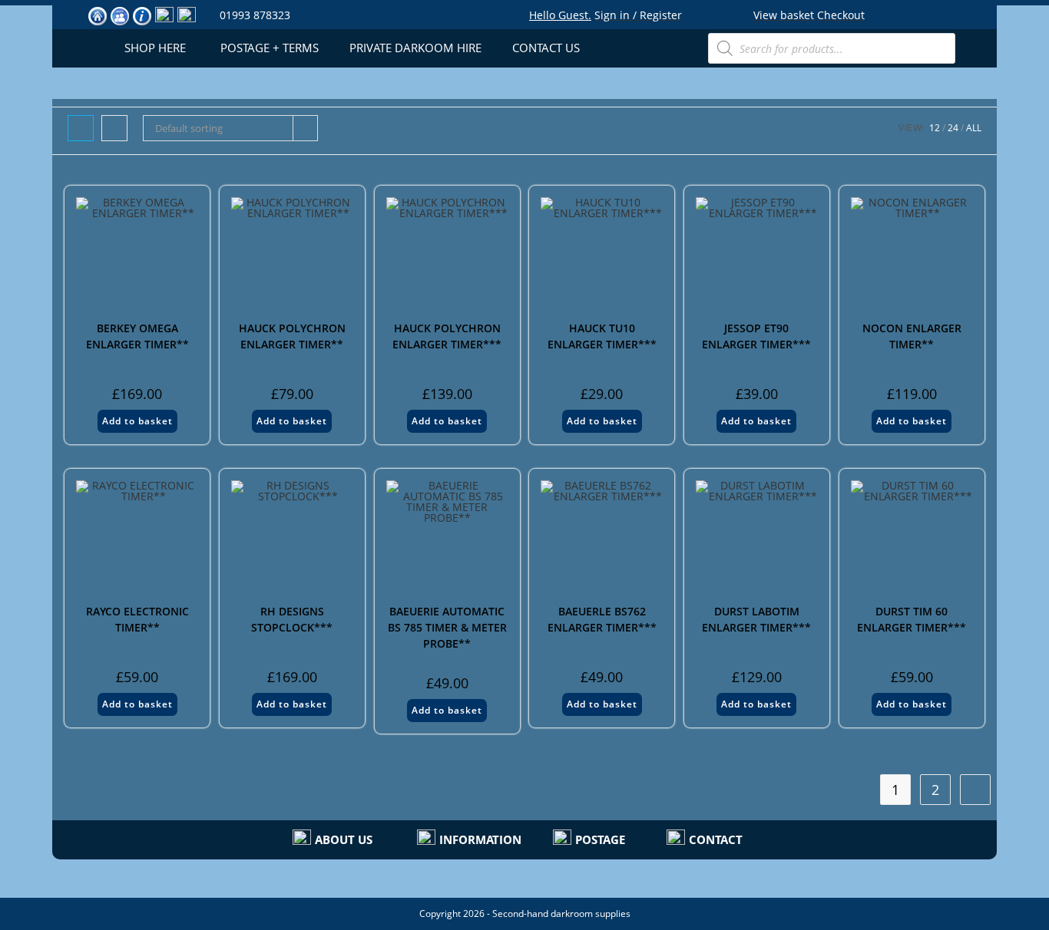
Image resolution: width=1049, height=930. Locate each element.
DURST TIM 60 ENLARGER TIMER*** (911, 619)
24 (953, 127)
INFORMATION (480, 839)
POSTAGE (600, 839)
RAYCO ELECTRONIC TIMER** (137, 619)
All (973, 127)
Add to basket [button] (137, 420)
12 (934, 127)
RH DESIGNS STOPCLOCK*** (292, 619)
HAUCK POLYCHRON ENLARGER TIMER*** (446, 336)
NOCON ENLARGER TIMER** (911, 336)
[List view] (114, 128)
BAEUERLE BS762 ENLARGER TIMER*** (602, 619)
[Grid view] (81, 128)
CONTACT (716, 839)
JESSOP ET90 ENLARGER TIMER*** (756, 336)
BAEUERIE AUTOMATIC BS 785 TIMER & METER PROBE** (447, 627)
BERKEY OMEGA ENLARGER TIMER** (137, 336)
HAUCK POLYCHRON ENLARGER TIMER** (292, 336)
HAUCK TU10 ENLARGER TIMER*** (602, 336)
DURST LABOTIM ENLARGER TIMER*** (756, 619)
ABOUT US (343, 839)
